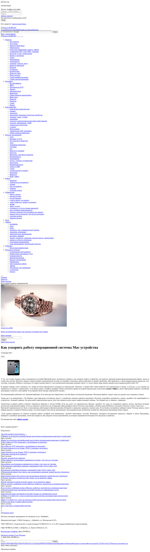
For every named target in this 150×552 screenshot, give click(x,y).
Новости (8, 40)
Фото (7, 220)
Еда (11, 149)
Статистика (14, 270)
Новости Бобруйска (17, 46)
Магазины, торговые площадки (21, 155)
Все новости (14, 42)
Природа (13, 99)
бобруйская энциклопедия (19, 109)
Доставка (13, 147)
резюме (12, 184)
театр (12, 228)
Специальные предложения (20, 252)
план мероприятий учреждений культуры (25, 244)
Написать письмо (11, 30)
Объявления (9, 192)
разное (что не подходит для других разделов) (27, 214)
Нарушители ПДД (16, 87)
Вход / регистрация (8, 34)
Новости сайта (15, 73)
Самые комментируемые (19, 77)
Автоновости (15, 61)
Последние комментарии (19, 248)
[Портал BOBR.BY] (8, 28)
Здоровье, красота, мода (19, 63)
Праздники (14, 163)
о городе (13, 127)
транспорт (13, 113)
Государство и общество (19, 141)
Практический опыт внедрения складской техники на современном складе (29, 494)
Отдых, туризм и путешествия (21, 161)
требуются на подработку (19, 182)
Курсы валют (94, 543)
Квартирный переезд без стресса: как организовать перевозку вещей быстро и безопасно (34, 476)
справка (13, 111)
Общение (8, 246)
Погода (106, 543)
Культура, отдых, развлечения (21, 54)
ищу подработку (16, 186)
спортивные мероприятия (19, 242)
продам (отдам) (15, 196)
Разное (12, 105)
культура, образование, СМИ (20, 123)
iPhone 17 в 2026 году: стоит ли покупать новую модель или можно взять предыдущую (33, 500)
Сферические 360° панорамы (20, 131)
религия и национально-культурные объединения (28, 121)
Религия (13, 67)
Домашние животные (18, 145)
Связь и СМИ (15, 167)
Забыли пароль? (7, 16)
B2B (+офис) (14, 176)
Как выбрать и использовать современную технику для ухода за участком (28, 464)
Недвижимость (15, 157)
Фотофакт (9, 81)
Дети (11, 143)
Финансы (13, 174)
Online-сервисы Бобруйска (20, 133)
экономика (14, 119)
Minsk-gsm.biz (22, 419)
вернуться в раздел (8, 342)
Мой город (14, 97)
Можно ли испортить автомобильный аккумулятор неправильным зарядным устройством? (35, 440)
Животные (14, 93)
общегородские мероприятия (20, 234)
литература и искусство (18, 125)
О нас (3, 30)
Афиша (8, 222)
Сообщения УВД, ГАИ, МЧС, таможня (24, 52)
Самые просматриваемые (19, 79)
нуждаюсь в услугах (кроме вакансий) (24, 208)
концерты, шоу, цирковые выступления (24, 230)
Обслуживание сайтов (18, 264)
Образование (14, 59)
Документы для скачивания (20, 268)
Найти (4, 340)
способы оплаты (16, 190)
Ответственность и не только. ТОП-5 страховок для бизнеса (23, 452)
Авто (12, 137)
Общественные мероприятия (20, 95)
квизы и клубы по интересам (20, 240)
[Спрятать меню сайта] (2, 539)
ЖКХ (12, 85)
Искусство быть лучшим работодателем (16, 506)
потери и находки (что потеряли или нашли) (26, 212)
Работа (7, 178)
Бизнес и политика (17, 55)
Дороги (12, 89)
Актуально (14, 44)
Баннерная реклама (17, 258)
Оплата (35, 30)
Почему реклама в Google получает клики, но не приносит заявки (25, 482)
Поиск (55, 32)
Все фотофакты (15, 83)
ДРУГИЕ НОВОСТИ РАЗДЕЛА (13, 434)
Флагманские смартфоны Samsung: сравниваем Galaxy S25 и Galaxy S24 (28, 470)
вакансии (13, 180)
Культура (13, 101)
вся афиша (13, 224)
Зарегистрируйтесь (19, 24)
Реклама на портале (25, 30)
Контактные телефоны (9, 531)
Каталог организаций (13, 135)
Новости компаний (17, 65)
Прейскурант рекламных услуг (21, 254)
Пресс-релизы (15, 75)
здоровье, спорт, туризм (18, 117)
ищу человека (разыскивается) (21, 210)
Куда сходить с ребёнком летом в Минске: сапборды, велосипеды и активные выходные (34, 488)
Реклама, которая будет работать (13, 458)
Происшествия (15, 91)
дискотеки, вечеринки (18, 232)
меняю (12, 204)
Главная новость (16, 256)
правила (13, 188)
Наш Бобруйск (10, 107)
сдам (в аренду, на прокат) (19, 200)
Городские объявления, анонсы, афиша (24, 50)
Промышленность (16, 165)
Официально (14, 48)
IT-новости (14, 69)
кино (11, 226)
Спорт (12, 57)
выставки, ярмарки (17, 236)
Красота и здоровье (17, 151)
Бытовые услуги (16, 139)
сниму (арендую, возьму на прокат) (23, 202)
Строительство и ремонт (19, 170)
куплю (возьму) (15, 198)
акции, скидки (15, 194)
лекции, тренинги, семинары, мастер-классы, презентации (32, 238)
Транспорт (14, 172)
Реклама (22, 535)
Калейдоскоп (14, 71)
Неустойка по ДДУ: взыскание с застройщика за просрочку (23, 446)
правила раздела (16, 218)
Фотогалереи (14, 129)
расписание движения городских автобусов (26, 115)
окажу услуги (15, 206)
